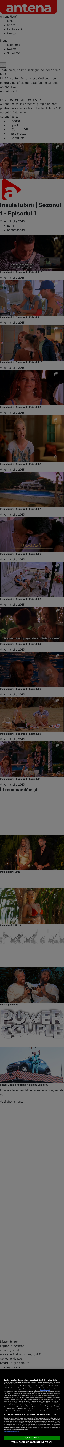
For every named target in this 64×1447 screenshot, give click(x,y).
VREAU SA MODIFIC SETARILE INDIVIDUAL (31, 1442)
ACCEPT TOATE (32, 1437)
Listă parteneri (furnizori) (12, 1431)
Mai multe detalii (45, 1390)
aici (27, 1403)
